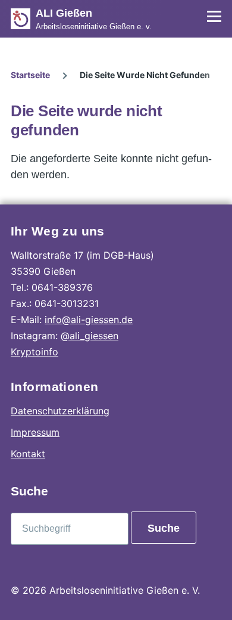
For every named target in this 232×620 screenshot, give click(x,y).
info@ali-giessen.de (89, 320)
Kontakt (28, 454)
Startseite (30, 75)
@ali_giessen (89, 336)
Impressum (35, 432)
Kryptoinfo (34, 352)
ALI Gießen (64, 13)
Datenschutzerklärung (60, 411)
